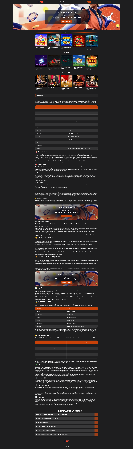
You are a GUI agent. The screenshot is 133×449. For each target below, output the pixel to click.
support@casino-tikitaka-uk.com (66, 443)
